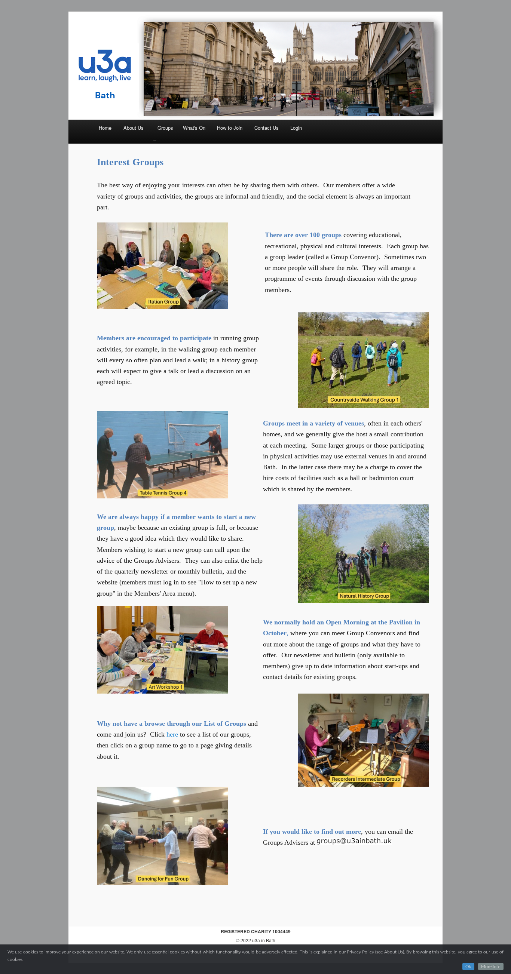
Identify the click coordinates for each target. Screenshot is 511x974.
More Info (491, 966)
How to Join (229, 127)
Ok (468, 966)
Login (296, 127)
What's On (194, 127)
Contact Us (266, 127)
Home (105, 127)
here (173, 734)
